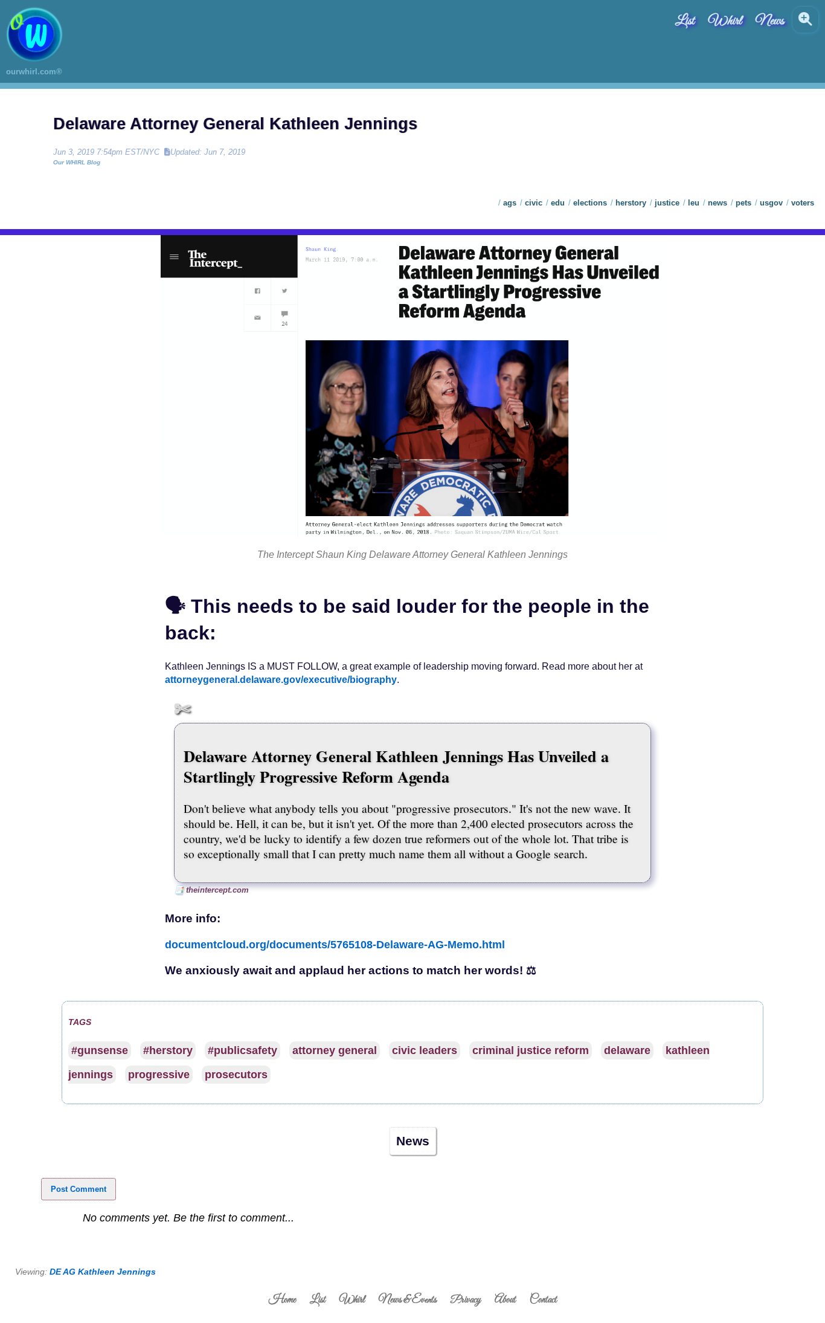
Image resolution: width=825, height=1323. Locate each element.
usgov (771, 202)
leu (693, 202)
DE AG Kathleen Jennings (103, 1271)
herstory (630, 202)
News (770, 21)
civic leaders (424, 1050)
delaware (627, 1050)
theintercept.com (217, 889)
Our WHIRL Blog (76, 162)
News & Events (408, 1300)
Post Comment (78, 1189)
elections (590, 202)
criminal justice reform (530, 1050)
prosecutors (236, 1075)
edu (558, 202)
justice (667, 202)
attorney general (334, 1050)
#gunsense (99, 1050)
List (685, 21)
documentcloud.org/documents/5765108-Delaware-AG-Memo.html (335, 945)
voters (802, 202)
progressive (159, 1075)
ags (509, 202)
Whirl (725, 21)
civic (533, 202)
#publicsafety (242, 1050)
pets (743, 202)
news (717, 202)
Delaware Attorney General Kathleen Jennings (235, 124)
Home (282, 1300)
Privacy (466, 1300)
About (505, 1300)
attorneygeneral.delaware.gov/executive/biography (281, 679)
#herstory (168, 1050)
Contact (543, 1300)
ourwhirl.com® (34, 71)
